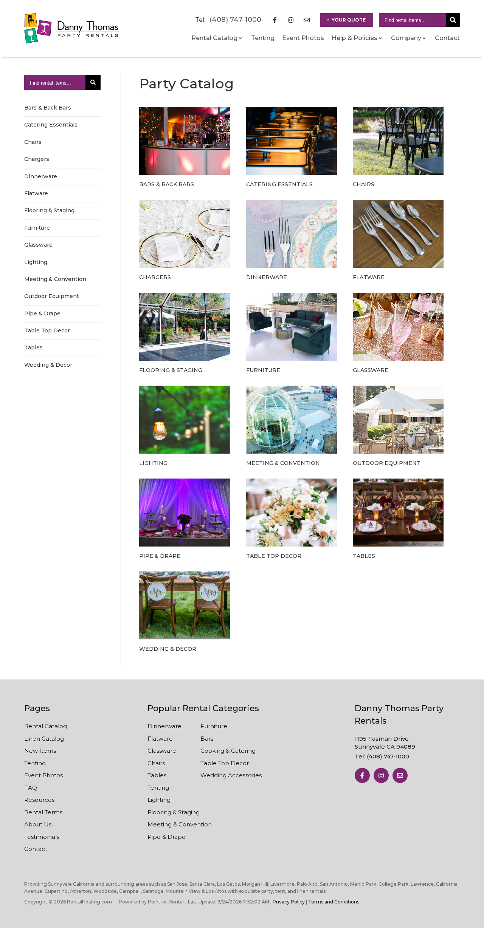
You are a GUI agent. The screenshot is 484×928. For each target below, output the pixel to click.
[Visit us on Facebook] (362, 775)
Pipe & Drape (42, 313)
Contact (447, 38)
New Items (40, 750)
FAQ (30, 787)
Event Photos (303, 38)
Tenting (263, 38)
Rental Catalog (45, 726)
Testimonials (41, 836)
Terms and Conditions (333, 902)
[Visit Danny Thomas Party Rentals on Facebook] (275, 20)
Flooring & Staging (49, 210)
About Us (37, 824)
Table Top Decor (47, 330)
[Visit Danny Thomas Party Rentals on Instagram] (291, 20)
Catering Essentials (51, 124)
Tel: (382, 756)
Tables (33, 347)
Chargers (36, 159)
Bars (206, 738)
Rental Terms (43, 812)
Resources (39, 799)
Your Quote (349, 20)
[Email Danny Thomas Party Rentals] (307, 20)
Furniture (37, 227)
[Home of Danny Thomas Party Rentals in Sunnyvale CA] (71, 28)
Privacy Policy (289, 902)
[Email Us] (400, 775)
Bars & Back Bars (47, 107)
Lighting (35, 262)
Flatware (36, 193)
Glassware (38, 244)
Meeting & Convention (55, 279)
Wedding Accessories (231, 775)
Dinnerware (40, 176)
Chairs (33, 142)
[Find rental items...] (453, 20)
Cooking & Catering (228, 750)
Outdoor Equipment (51, 296)
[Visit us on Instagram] (381, 775)
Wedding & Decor (48, 364)
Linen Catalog (44, 738)
